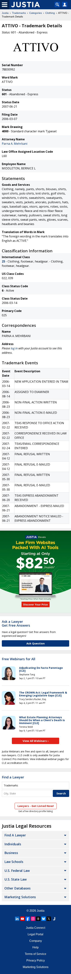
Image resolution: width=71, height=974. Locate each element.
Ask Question (35, 643)
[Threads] (38, 919)
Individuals (12, 844)
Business (11, 853)
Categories (35, 12)
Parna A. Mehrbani (14, 144)
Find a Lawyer (13, 777)
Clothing (50, 12)
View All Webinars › (36, 741)
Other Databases (17, 888)
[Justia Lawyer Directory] (54, 919)
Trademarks (19, 12)
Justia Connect (35, 927)
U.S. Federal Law (17, 870)
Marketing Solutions (20, 897)
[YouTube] (22, 919)
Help (35, 947)
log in (14, 348)
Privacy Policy (35, 960)
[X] (49, 919)
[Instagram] (33, 919)
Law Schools (13, 861)
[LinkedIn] (17, 919)
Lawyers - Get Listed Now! (35, 806)
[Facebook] (27, 919)
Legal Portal (35, 934)
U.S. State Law (15, 879)
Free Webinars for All (18, 659)
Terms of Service (35, 953)
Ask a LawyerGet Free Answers (16, 623)
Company (35, 940)
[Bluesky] (43, 919)
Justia (5, 12)
